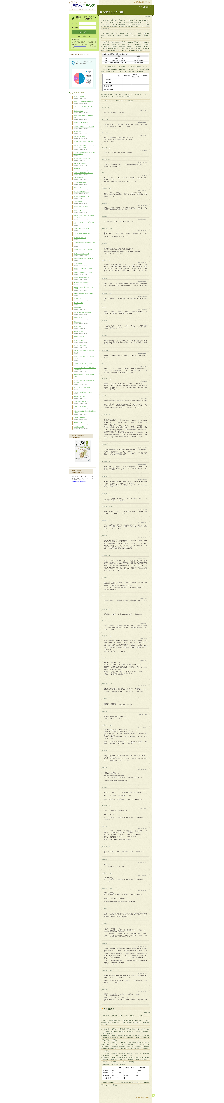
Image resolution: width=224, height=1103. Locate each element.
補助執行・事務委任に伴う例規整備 (83, 268)
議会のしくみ (81, 322)
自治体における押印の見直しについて (83, 250)
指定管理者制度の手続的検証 (81, 283)
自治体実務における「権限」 (81, 206)
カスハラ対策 (81, 132)
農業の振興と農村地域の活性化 (82, 123)
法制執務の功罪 (81, 318)
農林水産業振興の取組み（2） (81, 192)
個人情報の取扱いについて (143, 1097)
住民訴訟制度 (81, 308)
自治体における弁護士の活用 (81, 254)
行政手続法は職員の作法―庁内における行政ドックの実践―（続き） (85, 147)
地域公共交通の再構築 (81, 137)
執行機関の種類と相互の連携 (81, 278)
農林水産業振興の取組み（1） (81, 197)
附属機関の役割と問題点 (81, 397)
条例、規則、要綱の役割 (81, 164)
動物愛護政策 (81, 188)
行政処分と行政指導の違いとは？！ (83, 392)
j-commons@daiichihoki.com (80, 46)
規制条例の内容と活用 (81, 336)
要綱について (81, 211)
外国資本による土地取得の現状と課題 (83, 102)
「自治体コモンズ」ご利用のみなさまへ (80, 55)
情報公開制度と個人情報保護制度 (82, 313)
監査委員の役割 (81, 327)
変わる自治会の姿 (81, 178)
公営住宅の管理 (81, 264)
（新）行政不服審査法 (81, 418)
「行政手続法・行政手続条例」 (82, 402)
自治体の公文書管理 (81, 97)
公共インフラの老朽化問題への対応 (83, 107)
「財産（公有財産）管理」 (81, 407)
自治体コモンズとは (142, 2)
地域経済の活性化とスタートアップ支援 (84, 127)
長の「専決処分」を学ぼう (81, 346)
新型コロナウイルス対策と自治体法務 (83, 259)
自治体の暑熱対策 (81, 111)
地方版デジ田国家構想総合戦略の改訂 (83, 173)
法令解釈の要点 (81, 169)
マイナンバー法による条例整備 (82, 388)
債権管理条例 (81, 299)
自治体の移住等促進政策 (81, 183)
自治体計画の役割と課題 (80, 238)
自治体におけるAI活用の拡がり (82, 159)
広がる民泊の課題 (78, 303)
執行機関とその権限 (81, 427)
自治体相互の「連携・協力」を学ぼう (84, 364)
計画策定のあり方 (81, 202)
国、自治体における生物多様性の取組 (83, 141)
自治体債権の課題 (81, 341)
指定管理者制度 (81, 423)
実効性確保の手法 (81, 332)
